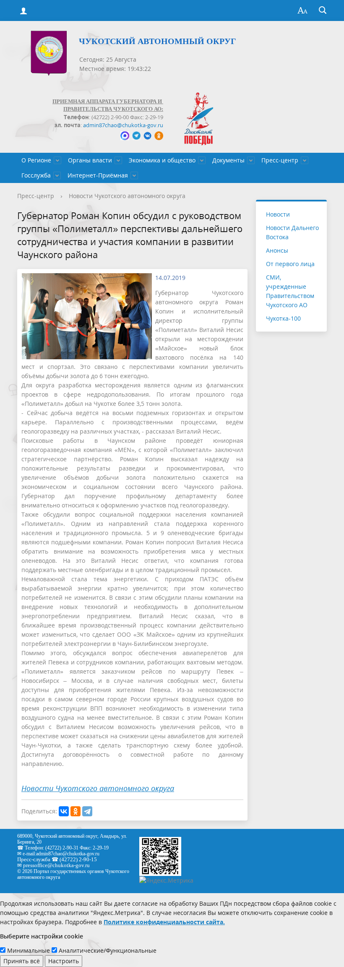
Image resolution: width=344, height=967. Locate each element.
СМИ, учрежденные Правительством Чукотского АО (290, 291)
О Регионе (36, 160)
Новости (278, 214)
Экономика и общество (162, 160)
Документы (228, 160)
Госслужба (36, 175)
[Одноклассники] (75, 811)
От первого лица (290, 264)
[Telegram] (87, 811)
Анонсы (277, 250)
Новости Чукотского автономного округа (127, 196)
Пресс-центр (279, 160)
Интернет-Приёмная (98, 175)
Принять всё (21, 961)
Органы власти (90, 160)
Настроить (63, 961)
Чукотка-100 (283, 318)
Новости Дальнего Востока (292, 232)
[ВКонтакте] (64, 811)
